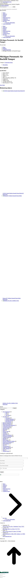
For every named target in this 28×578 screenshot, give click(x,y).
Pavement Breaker (9, 420)
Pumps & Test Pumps (7, 442)
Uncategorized (6, 446)
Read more (5, 194)
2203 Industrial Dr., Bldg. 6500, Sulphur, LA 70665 (14, 533)
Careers (4, 487)
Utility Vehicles (6, 448)
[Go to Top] (14, 569)
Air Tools (5, 416)
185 (6, 413)
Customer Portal (6, 491)
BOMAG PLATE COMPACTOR (10, 403)
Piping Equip (5, 440)
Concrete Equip (6, 427)
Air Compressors (6, 411)
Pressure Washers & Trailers (9, 441)
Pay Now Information (10, 519)
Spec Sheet (2, 85)
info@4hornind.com (7, 1)
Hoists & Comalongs (7, 435)
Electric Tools (6, 431)
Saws (4, 445)
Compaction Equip (8, 62)
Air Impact (7, 417)
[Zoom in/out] (4, 576)
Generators (5, 433)
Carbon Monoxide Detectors (9, 425)
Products (4, 486)
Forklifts (4, 432)
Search (14, 408)
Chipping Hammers (9, 419)
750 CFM (7, 415)
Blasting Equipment (7, 422)
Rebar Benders (6, 443)
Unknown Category (7, 447)
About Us (5, 485)
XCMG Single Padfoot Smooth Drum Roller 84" (13, 193)
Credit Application (7, 520)
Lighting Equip (6, 437)
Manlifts (4, 438)
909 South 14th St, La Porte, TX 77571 (11, 529)
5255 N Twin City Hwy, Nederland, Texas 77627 (13, 526)
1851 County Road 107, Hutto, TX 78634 (12, 531)
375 (6, 414)
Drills (4, 430)
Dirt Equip (5, 429)
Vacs (4, 449)
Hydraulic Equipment (7, 436)
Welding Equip (6, 451)
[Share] (1, 576)
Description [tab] (5, 64)
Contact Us (5, 490)
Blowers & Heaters (7, 424)
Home (4, 483)
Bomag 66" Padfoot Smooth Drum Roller (12, 298)
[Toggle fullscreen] (3, 576)
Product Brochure (6, 488)
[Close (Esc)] (0, 576)
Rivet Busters (8, 421)
